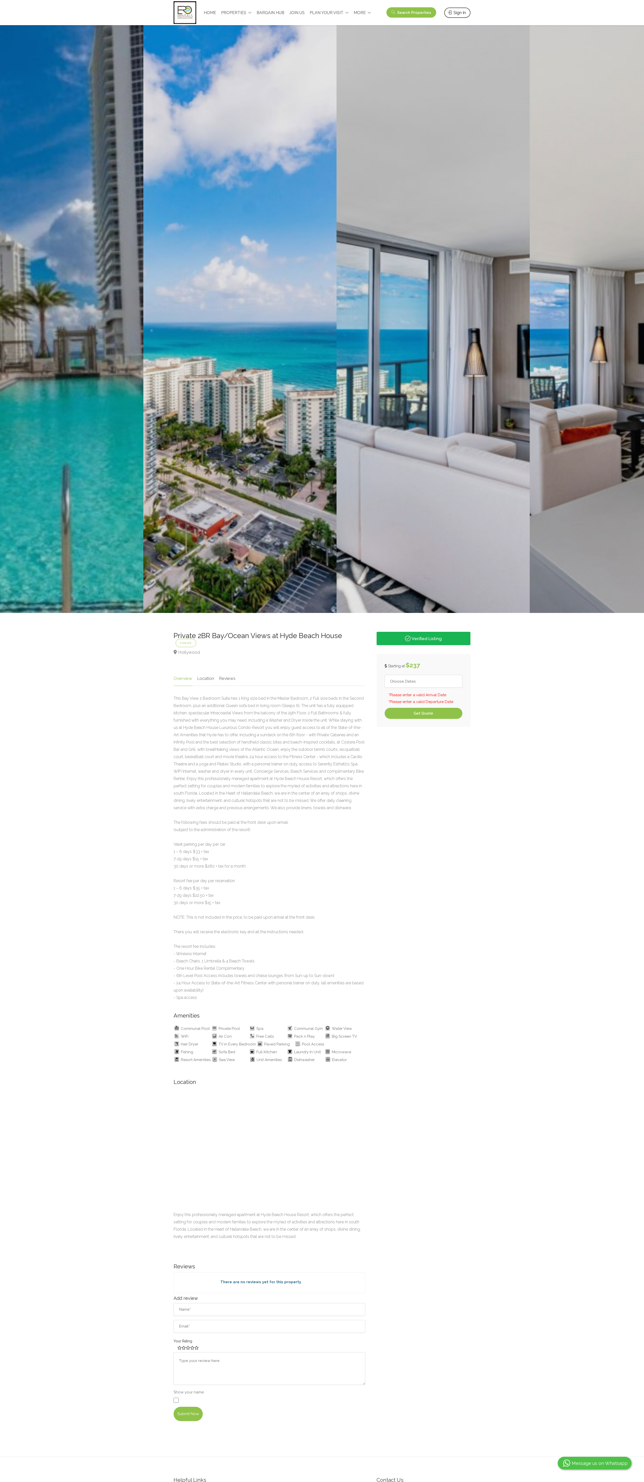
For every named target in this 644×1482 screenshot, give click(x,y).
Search (413, 12)
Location (205, 678)
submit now (188, 1414)
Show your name (189, 1392)
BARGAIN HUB (270, 12)
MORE (360, 12)
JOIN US (297, 12)
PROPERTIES (233, 12)
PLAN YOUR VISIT (326, 12)
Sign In (459, 12)
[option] (225, 316)
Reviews (227, 678)
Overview (183, 678)
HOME (210, 12)
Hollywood (189, 652)
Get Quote (423, 713)
